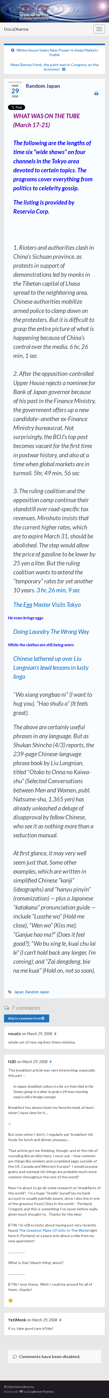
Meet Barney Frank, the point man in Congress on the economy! (55, 66)
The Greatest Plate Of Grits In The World (54, 1230)
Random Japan (37, 992)
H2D (12, 1061)
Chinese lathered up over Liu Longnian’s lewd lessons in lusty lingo (51, 667)
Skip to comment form (24, 1018)
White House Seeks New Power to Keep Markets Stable (57, 52)
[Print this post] (96, 93)
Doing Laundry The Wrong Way (51, 631)
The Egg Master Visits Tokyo (47, 604)
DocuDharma (16, 28)
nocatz (14, 1033)
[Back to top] (97, 1386)
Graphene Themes (40, 1392)
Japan (19, 992)
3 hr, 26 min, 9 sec (58, 590)
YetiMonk (17, 1320)
